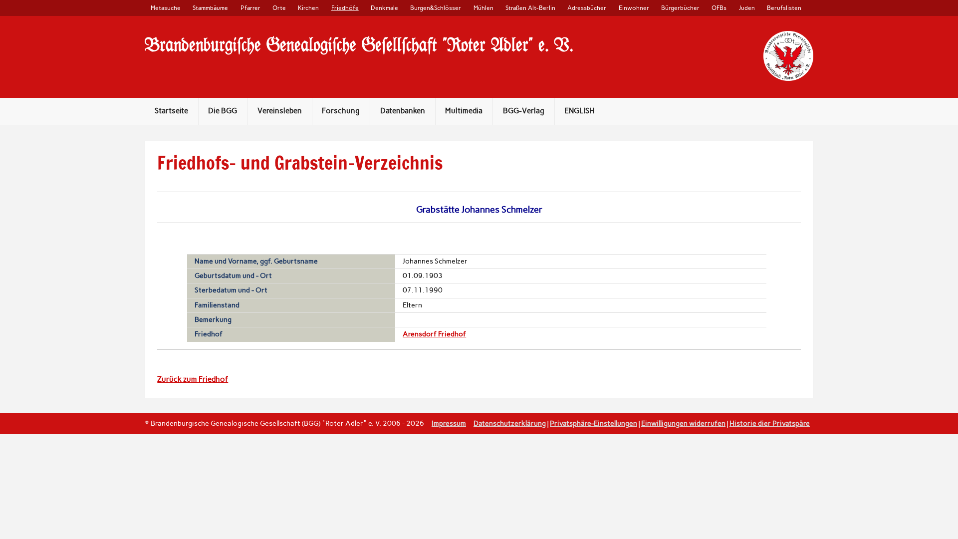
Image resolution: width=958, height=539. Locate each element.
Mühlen (483, 7)
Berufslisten (784, 7)
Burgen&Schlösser (435, 7)
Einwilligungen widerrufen (683, 423)
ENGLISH (579, 110)
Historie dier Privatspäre (769, 423)
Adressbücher (586, 7)
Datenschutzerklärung (510, 423)
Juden (747, 7)
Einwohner (634, 7)
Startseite (171, 110)
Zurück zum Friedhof (192, 379)
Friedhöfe (345, 7)
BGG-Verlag (523, 110)
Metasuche (166, 7)
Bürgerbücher (680, 7)
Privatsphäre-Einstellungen (593, 423)
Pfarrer (250, 7)
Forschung (341, 110)
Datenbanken (402, 110)
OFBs (719, 7)
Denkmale (384, 7)
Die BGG (222, 110)
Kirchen (308, 7)
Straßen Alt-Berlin (530, 7)
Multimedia (463, 110)
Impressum (449, 423)
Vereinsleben (279, 110)
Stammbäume (210, 7)
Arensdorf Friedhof (434, 334)
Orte (279, 7)
